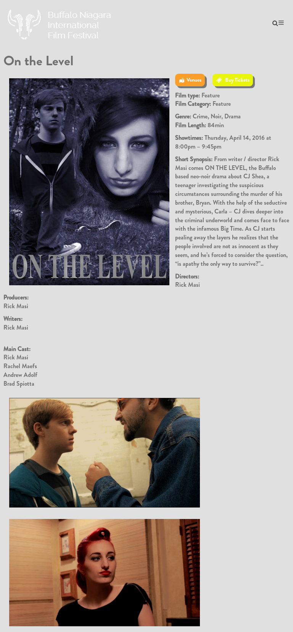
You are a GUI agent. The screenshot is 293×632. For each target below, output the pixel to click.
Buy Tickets (237, 80)
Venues (194, 80)
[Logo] (60, 22)
